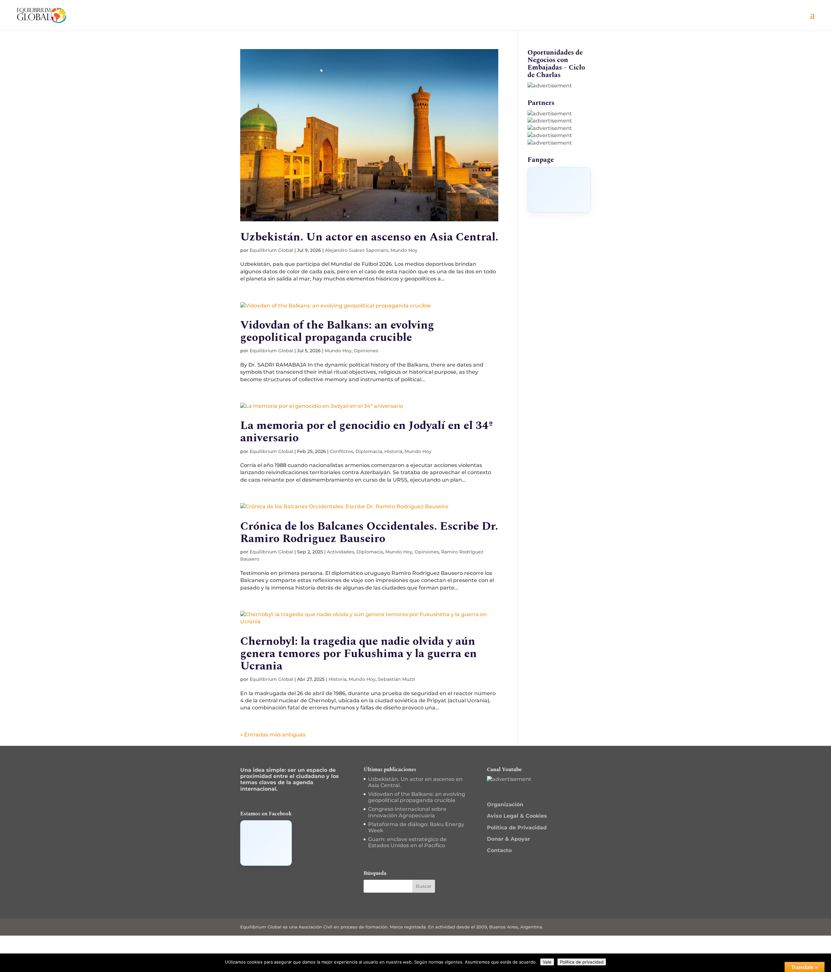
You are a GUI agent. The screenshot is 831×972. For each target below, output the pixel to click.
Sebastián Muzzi (396, 679)
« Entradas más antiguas (272, 735)
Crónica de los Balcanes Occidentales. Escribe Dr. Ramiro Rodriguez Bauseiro (369, 532)
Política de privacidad (581, 962)
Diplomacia (368, 451)
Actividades (340, 552)
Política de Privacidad (517, 827)
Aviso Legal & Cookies (517, 816)
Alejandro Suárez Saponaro (356, 250)
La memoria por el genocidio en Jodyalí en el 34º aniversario (366, 432)
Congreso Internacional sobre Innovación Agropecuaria (407, 812)
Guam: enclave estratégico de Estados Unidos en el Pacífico (407, 842)
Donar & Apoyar (508, 839)
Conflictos (341, 451)
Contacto (499, 850)
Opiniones (366, 351)
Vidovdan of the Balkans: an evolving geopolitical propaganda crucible (337, 331)
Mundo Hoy (404, 250)
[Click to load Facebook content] (559, 190)
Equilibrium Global (271, 250)
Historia (393, 451)
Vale (547, 962)
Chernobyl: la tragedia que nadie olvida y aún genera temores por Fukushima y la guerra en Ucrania (358, 654)
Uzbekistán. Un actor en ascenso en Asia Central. (369, 237)
